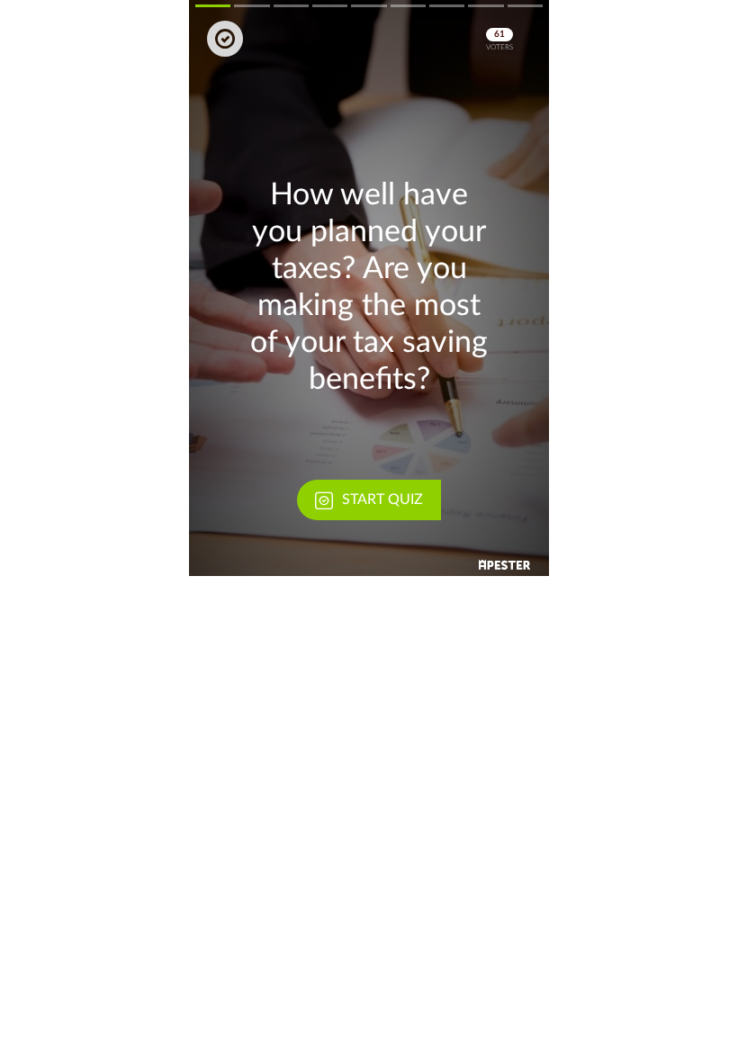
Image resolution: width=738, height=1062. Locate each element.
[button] (369, 288)
